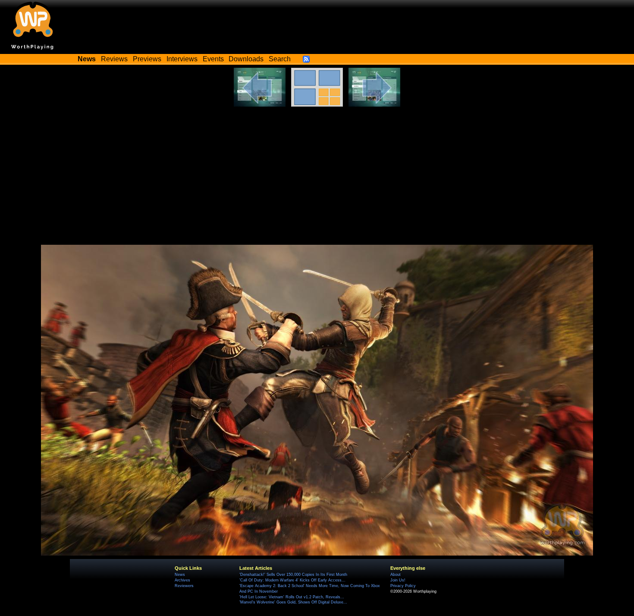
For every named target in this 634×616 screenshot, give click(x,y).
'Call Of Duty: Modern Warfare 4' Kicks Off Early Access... (292, 580)
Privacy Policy (403, 586)
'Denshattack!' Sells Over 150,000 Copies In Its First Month (293, 574)
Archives (182, 580)
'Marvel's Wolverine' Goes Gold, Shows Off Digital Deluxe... (293, 602)
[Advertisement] (317, 171)
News (180, 574)
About (395, 574)
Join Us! (397, 580)
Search (280, 59)
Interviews (182, 59)
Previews (147, 59)
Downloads (246, 59)
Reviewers (184, 586)
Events (213, 59)
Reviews (114, 59)
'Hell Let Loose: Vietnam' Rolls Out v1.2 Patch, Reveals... (291, 597)
